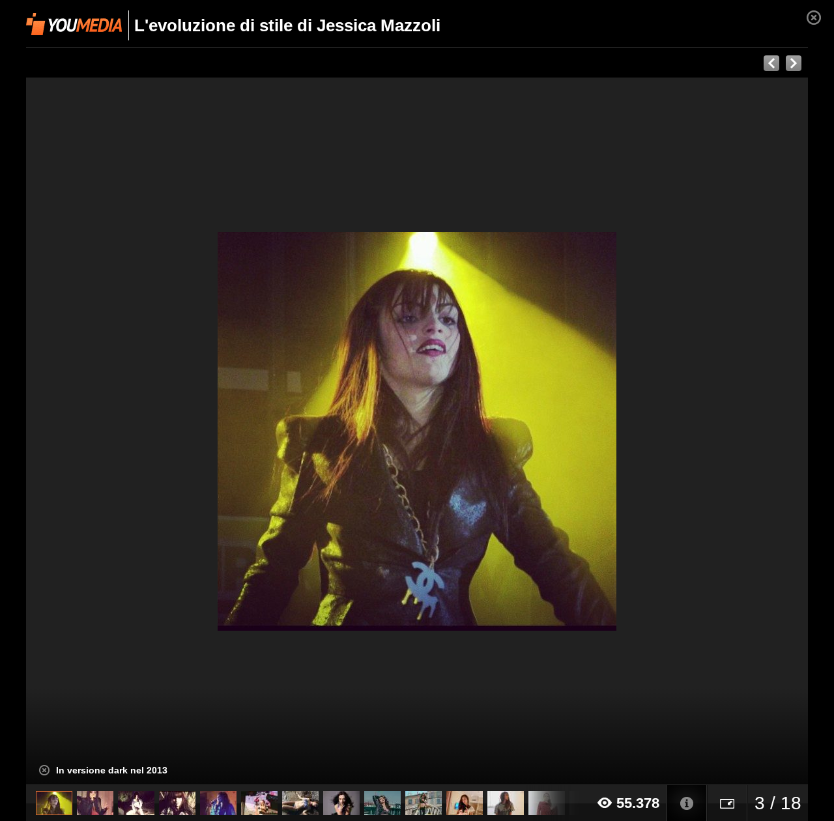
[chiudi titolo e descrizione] (44, 770)
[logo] (74, 24)
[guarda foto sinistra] (104, 431)
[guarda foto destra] (495, 431)
